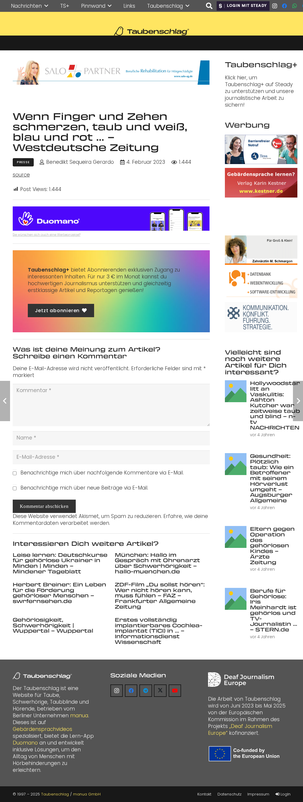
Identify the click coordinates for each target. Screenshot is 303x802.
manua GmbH (87, 794)
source (21, 174)
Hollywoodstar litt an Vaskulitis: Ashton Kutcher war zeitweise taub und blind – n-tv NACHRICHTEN (275, 405)
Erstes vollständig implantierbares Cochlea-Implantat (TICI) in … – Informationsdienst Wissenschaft (158, 630)
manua (79, 715)
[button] (46, 6)
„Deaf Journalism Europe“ (240, 730)
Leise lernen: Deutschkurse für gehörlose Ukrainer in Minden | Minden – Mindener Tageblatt (60, 563)
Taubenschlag (55, 794)
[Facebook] (285, 6)
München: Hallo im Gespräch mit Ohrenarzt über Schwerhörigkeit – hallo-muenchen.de (157, 563)
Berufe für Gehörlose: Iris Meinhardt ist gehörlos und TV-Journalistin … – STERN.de (273, 610)
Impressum (258, 794)
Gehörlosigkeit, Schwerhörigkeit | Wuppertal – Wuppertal (53, 625)
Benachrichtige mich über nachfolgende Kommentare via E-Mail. (102, 472)
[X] (160, 690)
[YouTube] (175, 690)
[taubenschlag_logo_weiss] (42, 675)
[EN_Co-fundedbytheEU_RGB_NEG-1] (245, 753)
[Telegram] (145, 690)
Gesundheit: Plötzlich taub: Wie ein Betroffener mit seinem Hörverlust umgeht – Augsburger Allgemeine (272, 478)
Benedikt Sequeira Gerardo (80, 162)
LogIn (285, 794)
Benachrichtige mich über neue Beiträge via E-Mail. (84, 487)
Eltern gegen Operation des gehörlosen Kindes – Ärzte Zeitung (272, 545)
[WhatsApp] (295, 6)
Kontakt (204, 794)
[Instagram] (275, 6)
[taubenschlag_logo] (151, 31)
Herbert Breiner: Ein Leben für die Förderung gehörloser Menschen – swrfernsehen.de (59, 592)
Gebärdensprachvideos (42, 729)
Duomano (25, 742)
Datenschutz (229, 794)
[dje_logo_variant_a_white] (241, 679)
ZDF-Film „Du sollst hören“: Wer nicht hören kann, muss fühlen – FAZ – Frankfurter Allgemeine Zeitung (160, 595)
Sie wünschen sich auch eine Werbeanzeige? (46, 234)
